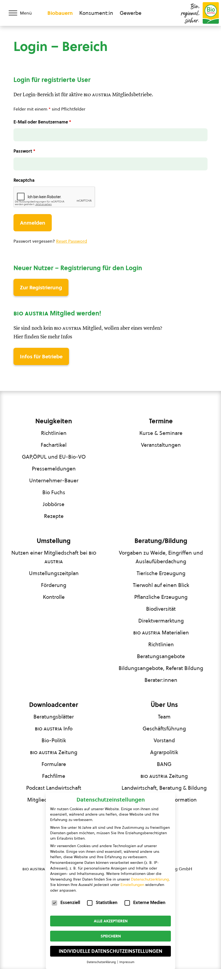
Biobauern (60, 12)
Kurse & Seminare (160, 433)
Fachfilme (53, 775)
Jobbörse (53, 504)
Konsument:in (96, 12)
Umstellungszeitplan (54, 573)
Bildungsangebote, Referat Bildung (161, 668)
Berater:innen (160, 679)
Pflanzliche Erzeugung (161, 596)
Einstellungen (132, 884)
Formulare (54, 764)
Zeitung (53, 752)
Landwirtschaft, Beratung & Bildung (164, 787)
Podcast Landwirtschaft (53, 787)
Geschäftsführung (164, 728)
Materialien (161, 632)
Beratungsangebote (161, 656)
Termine (161, 421)
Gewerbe (130, 12)
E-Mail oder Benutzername (42, 122)
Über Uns (164, 704)
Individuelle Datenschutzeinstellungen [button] (110, 951)
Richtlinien (54, 433)
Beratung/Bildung (160, 541)
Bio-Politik (54, 740)
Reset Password (71, 241)
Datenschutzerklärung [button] (102, 962)
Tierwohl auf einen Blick (161, 585)
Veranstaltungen (161, 444)
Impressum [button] (126, 962)
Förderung (53, 585)
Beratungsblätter (53, 716)
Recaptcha (23, 180)
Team (164, 716)
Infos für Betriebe (41, 356)
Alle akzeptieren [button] (110, 921)
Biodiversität (161, 608)
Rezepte (54, 516)
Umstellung (54, 541)
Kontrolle (54, 596)
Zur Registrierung (41, 287)
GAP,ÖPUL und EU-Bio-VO (54, 456)
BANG (164, 764)
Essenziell (70, 902)
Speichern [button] (111, 936)
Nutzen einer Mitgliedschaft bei (53, 557)
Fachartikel (54, 444)
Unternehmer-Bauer (53, 480)
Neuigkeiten (53, 421)
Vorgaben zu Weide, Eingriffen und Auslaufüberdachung (161, 557)
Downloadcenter (53, 704)
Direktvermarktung (161, 620)
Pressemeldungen (54, 468)
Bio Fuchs (53, 492)
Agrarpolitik (164, 752)
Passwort (24, 151)
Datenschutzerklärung (150, 879)
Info (53, 728)
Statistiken (107, 902)
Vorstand (164, 740)
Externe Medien (149, 902)
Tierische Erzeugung (161, 573)
